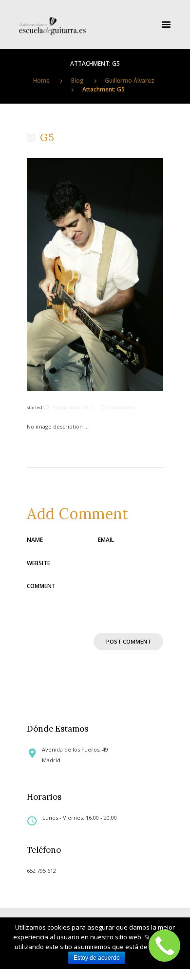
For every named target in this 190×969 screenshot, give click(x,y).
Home (41, 80)
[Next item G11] (129, 274)
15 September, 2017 (72, 407)
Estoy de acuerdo (97, 957)
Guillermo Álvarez (129, 80)
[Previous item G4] (61, 274)
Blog (77, 80)
